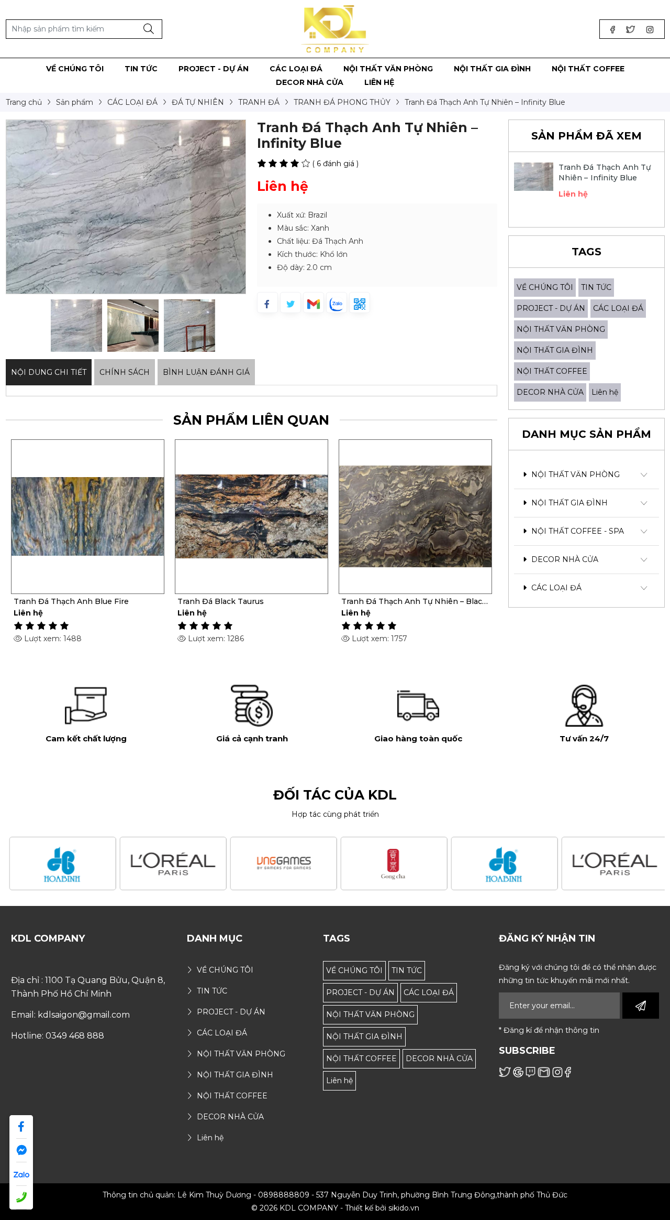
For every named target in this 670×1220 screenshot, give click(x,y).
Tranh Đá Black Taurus (220, 601)
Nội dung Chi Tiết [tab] (48, 372)
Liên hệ (604, 392)
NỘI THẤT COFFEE (552, 371)
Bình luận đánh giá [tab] (206, 372)
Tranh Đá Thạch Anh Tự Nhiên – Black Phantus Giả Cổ (414, 601)
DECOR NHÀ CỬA (550, 392)
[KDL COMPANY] (335, 28)
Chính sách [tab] (124, 372)
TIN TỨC (596, 287)
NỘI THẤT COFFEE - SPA (576, 531)
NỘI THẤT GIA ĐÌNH (555, 350)
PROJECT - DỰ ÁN (551, 308)
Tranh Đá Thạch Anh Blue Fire (71, 601)
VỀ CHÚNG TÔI (545, 287)
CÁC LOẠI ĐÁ (618, 308)
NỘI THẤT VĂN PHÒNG (561, 329)
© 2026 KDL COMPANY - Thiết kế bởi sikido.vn (335, 1208)
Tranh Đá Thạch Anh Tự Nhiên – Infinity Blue (605, 172)
